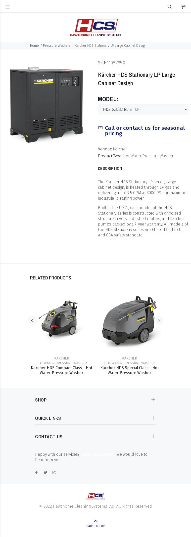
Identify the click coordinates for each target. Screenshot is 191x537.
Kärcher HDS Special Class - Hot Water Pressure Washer (129, 370)
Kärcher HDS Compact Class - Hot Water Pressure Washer (61, 370)
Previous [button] (32, 320)
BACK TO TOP (95, 526)
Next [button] (158, 320)
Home (34, 46)
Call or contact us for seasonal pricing (145, 131)
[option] (62, 327)
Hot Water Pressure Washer (148, 156)
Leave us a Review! (98, 454)
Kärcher (120, 149)
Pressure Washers (57, 46)
